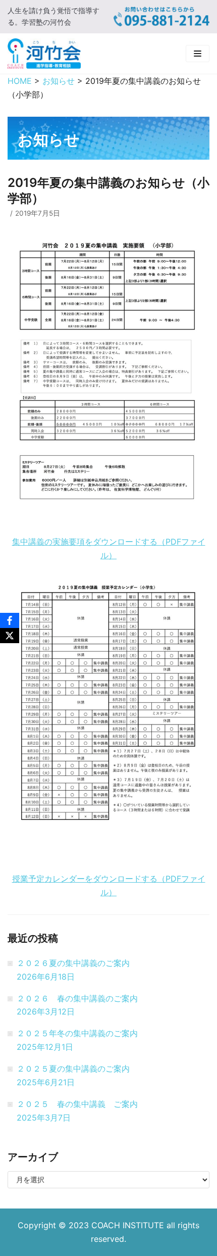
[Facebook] (9, 620)
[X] (9, 635)
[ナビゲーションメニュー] (197, 53)
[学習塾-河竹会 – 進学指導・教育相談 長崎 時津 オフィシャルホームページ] (44, 53)
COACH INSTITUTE (129, 1225)
